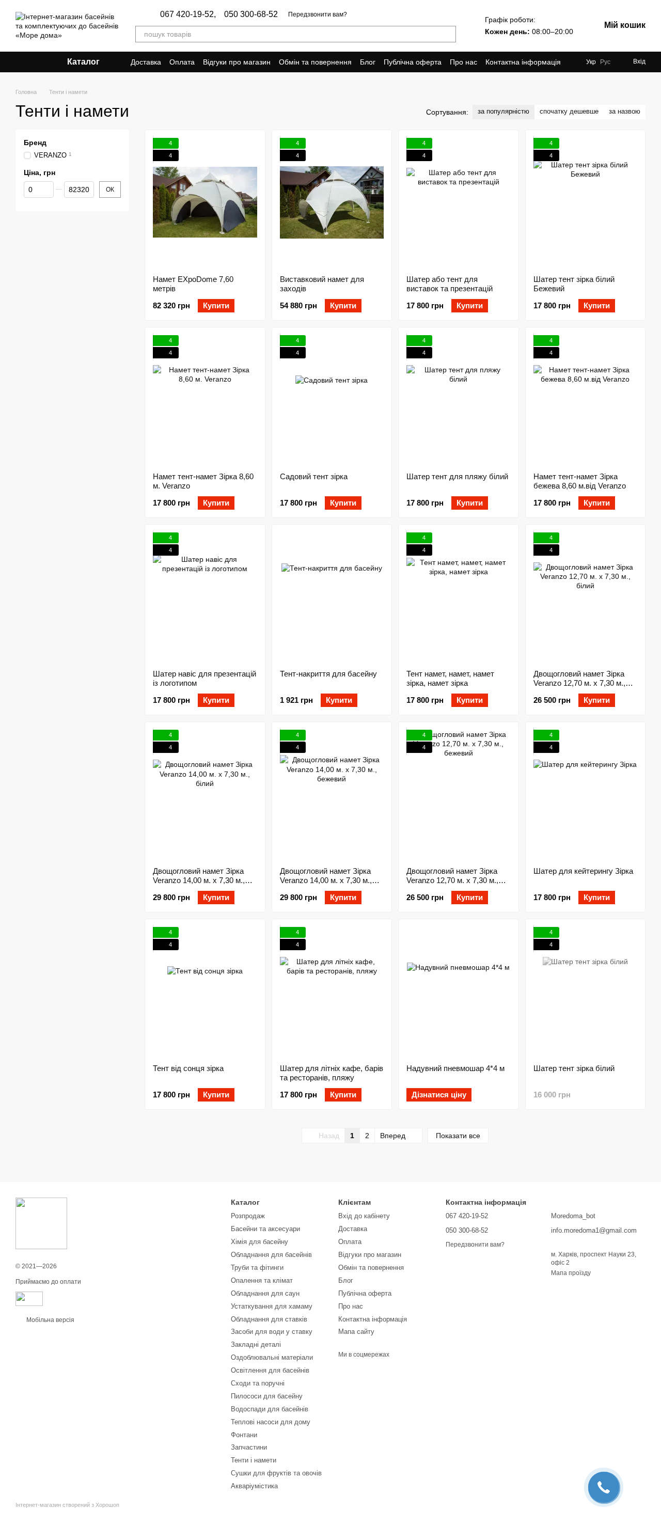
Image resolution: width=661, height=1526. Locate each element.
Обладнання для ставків (269, 1319)
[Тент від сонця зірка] (205, 991)
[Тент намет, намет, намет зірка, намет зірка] (458, 597)
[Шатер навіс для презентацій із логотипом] (205, 597)
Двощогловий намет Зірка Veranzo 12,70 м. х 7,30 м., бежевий (452, 880)
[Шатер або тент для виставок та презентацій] (458, 202)
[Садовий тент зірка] (332, 399)
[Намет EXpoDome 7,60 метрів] (205, 202)
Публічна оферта (413, 62)
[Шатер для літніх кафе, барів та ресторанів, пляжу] (332, 991)
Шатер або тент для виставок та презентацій (449, 284)
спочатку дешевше (569, 111)
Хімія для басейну (259, 1242)
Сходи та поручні (258, 1383)
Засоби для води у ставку (271, 1331)
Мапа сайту (356, 1331)
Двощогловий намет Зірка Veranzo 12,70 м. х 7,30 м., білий (579, 683)
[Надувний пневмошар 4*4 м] (458, 991)
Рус (605, 62)
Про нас (463, 62)
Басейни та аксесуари (265, 1229)
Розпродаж (248, 1216)
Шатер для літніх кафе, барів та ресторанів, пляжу (331, 1073)
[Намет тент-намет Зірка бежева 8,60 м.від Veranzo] (585, 399)
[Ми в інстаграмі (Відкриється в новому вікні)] (32, 62)
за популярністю (503, 111)
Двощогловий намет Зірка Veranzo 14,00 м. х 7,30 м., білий (199, 880)
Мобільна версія (49, 1320)
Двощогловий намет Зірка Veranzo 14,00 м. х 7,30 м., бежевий (326, 880)
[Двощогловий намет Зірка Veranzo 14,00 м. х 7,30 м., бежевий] (332, 794)
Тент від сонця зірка (188, 1068)
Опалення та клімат (262, 1280)
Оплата (182, 62)
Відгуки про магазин (237, 62)
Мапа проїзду (571, 1273)
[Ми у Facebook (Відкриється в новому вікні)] (19, 62)
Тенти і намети (253, 1460)
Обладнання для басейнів (271, 1254)
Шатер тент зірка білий (574, 1068)
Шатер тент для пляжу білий (457, 476)
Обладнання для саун (265, 1293)
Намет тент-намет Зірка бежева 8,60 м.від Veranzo (579, 481)
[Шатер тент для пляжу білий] (458, 399)
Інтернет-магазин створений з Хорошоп (67, 1505)
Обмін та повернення (315, 62)
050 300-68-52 (251, 14)
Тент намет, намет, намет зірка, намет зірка (450, 678)
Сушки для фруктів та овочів (276, 1473)
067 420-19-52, (188, 14)
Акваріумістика (254, 1486)
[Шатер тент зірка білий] (585, 991)
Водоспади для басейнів (269, 1409)
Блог (367, 62)
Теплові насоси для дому (270, 1422)
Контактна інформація (523, 62)
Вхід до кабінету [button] (364, 1216)
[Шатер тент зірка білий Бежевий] (585, 202)
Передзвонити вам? (317, 14)
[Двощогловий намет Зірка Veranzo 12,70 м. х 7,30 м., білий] (585, 597)
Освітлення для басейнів (270, 1370)
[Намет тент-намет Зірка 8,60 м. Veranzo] (205, 399)
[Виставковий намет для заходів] (332, 202)
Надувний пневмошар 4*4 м (455, 1068)
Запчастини (249, 1447)
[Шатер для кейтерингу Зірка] (585, 794)
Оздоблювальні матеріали (272, 1357)
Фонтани (244, 1435)
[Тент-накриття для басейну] (332, 597)
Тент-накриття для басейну (328, 673)
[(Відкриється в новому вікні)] (29, 1298)
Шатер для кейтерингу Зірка (583, 871)
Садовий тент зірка (314, 476)
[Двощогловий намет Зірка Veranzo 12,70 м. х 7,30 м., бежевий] (458, 794)
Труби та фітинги (257, 1267)
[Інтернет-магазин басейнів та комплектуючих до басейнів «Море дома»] (41, 1222)
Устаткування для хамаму (271, 1306)
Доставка (146, 62)
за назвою (624, 111)
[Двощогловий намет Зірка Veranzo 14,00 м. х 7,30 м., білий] (205, 794)
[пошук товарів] (447, 34)
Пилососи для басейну (267, 1396)
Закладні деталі (256, 1344)
